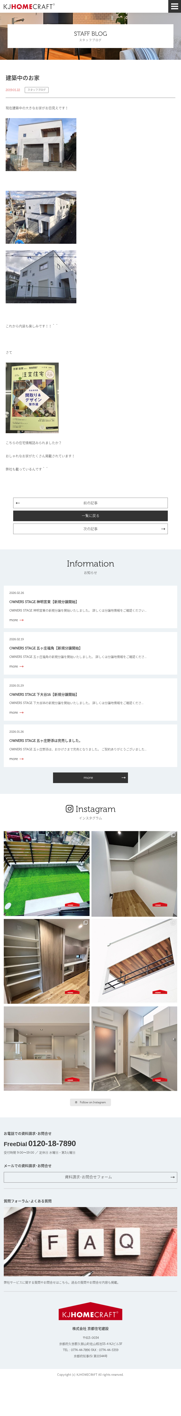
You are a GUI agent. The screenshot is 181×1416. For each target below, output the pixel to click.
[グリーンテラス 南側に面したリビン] (47, 874)
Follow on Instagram (93, 1102)
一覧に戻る (90, 516)
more (88, 777)
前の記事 (90, 503)
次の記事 (90, 529)
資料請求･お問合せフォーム (88, 1177)
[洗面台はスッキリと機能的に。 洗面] (134, 1049)
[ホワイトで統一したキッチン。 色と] (47, 1049)
